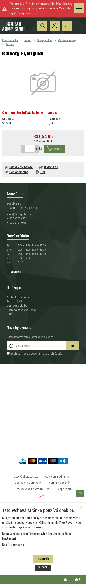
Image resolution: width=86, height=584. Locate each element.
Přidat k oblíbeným (21, 167)
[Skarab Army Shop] (13, 30)
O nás (10, 314)
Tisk (42, 172)
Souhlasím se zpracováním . (36, 353)
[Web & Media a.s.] (43, 497)
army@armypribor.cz (19, 214)
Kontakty (16, 272)
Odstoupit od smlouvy (28, 482)
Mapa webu (64, 489)
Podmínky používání (59, 482)
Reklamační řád (16, 301)
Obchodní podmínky (18, 297)
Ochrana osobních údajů (21, 310)
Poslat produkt (18, 172)
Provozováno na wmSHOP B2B (32, 489)
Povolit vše (43, 559)
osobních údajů (52, 353)
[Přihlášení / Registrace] (55, 26)
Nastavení (43, 567)
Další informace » (13, 545)
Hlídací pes (51, 167)
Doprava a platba (17, 305)
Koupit (57, 149)
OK (72, 346)
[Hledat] (42, 26)
